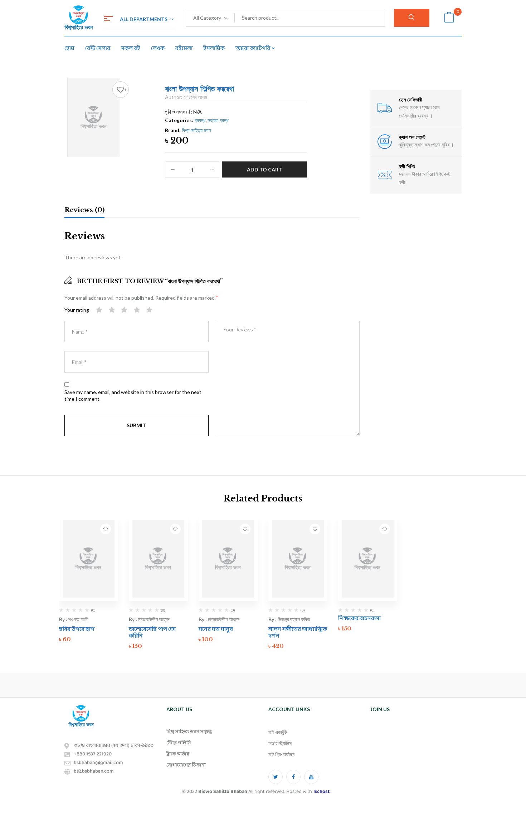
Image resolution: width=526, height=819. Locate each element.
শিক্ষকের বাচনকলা (359, 618)
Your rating (76, 310)
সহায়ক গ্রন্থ (218, 120)
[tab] (84, 211)
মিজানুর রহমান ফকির (294, 619)
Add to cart (264, 169)
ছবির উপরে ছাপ (76, 629)
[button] (449, 18)
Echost (322, 792)
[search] (411, 18)
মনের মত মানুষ (216, 629)
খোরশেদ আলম (195, 97)
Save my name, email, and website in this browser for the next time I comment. (132, 395)
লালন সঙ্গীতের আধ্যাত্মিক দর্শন (297, 632)
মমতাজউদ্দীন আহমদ (154, 619)
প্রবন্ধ (199, 120)
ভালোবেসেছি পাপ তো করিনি (152, 632)
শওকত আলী (78, 619)
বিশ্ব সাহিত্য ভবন (196, 130)
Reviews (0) (84, 210)
